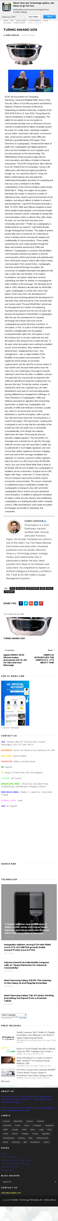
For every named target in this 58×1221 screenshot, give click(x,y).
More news (5, 1081)
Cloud (26, 1125)
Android (40, 1121)
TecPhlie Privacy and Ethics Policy (16, 1160)
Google (15, 1129)
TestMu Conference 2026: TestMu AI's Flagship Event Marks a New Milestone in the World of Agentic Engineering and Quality (36, 1035)
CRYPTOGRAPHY (35, 21)
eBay (31, 1138)
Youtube (25, 1133)
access (35, 1133)
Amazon (29, 1121)
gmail (5, 1142)
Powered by (6, 17)
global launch (42, 1138)
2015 (11, 21)
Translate (22, 1017)
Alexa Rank (18, 1121)
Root (49, 1129)
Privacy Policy (7, 1170)
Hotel (24, 1129)
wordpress (35, 1142)
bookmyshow (8, 1138)
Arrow (17, 1125)
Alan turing (21, 21)
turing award (19, 23)
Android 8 (7, 1125)
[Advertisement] (29, 837)
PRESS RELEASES (9, 1156)
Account (6, 1121)
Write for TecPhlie (9, 1167)
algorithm (46, 1133)
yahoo (46, 1142)
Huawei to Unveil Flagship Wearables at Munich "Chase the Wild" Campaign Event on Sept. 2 (36, 1050)
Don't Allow (33, 17)
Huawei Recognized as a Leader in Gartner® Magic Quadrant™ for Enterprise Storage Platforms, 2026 (34, 1060)
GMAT (5, 1129)
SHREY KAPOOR (34, 521)
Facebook (49, 1125)
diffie (46, 21)
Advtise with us (50, 1200)
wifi (25, 1142)
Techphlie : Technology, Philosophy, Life (26, 1200)
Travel (5, 1133)
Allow (49, 17)
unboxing (16, 1142)
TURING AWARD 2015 (14, 638)
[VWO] (13, 17)
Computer (37, 1125)
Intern (32, 1129)
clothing (21, 1138)
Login (41, 1129)
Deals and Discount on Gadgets (15, 1163)
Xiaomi (15, 1133)
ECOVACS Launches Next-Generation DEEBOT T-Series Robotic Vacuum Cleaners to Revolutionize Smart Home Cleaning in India (36, 1072)
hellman (7, 23)
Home (5, 21)
